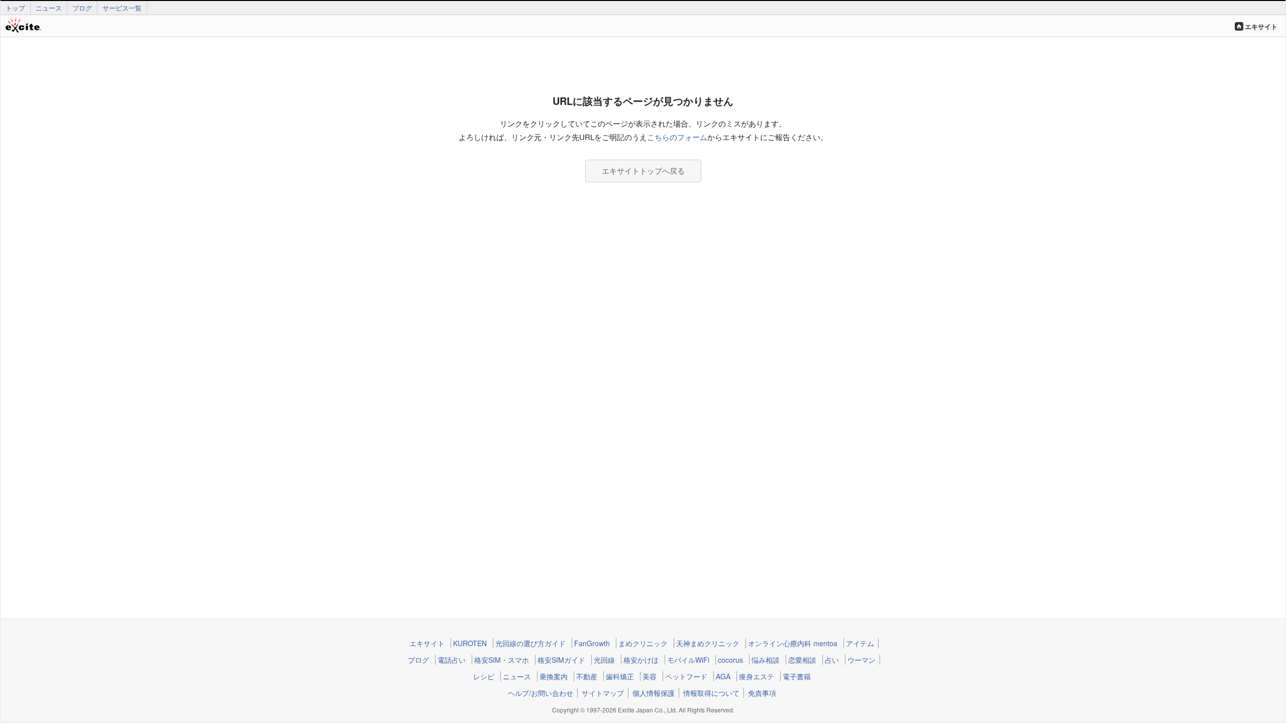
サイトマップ (603, 693)
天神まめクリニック (707, 643)
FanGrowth (592, 643)
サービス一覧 (122, 8)
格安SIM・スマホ (501, 660)
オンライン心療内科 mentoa (792, 643)
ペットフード (686, 676)
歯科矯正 (620, 676)
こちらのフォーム (677, 137)
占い (832, 660)
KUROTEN (470, 643)
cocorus (730, 660)
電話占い (452, 660)
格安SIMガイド (561, 660)
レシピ (483, 676)
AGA (723, 676)
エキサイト (1261, 26)
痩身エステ (756, 676)
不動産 (586, 676)
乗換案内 (554, 676)
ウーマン (861, 660)
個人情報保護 (653, 693)
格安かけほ (641, 660)
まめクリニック (643, 643)
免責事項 (762, 693)
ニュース (49, 8)
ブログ (82, 8)
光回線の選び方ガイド (530, 643)
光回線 (604, 660)
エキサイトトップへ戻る (643, 170)
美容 (649, 676)
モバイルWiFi (688, 660)
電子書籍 (797, 676)
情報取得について (711, 693)
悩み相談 (766, 660)
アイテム (860, 643)
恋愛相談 (802, 660)
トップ (15, 8)
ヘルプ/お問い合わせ (540, 693)
